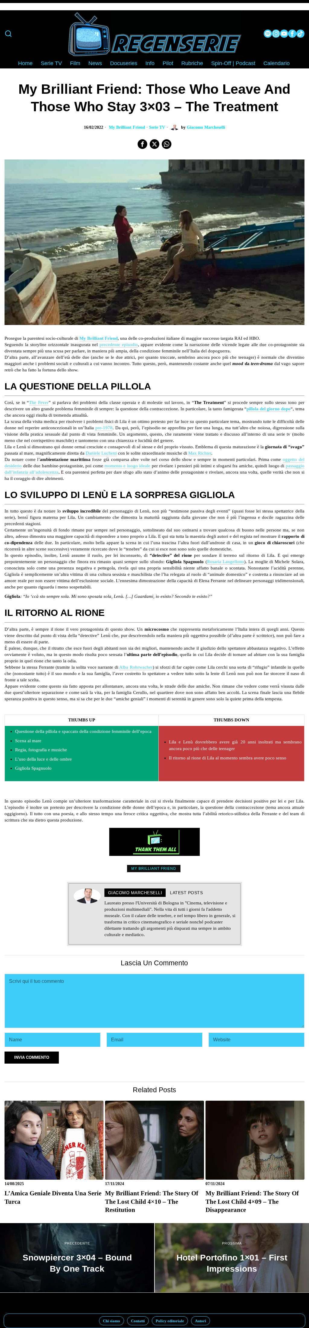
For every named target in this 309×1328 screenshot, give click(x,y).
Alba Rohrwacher (135, 667)
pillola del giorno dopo (269, 408)
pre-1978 (104, 427)
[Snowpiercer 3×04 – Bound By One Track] (77, 1257)
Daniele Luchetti (101, 453)
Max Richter (199, 453)
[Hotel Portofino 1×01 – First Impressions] (232, 1257)
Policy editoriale (170, 1321)
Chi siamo (111, 1321)
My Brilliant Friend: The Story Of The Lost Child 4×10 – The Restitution (151, 1201)
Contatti (138, 1321)
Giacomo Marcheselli (206, 127)
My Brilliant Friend (127, 127)
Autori (200, 1321)
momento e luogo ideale (127, 465)
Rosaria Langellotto (225, 561)
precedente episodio (119, 344)
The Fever (39, 402)
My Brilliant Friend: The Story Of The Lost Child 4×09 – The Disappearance (252, 1201)
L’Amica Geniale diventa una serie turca (53, 1197)
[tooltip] (268, 34)
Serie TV (157, 127)
